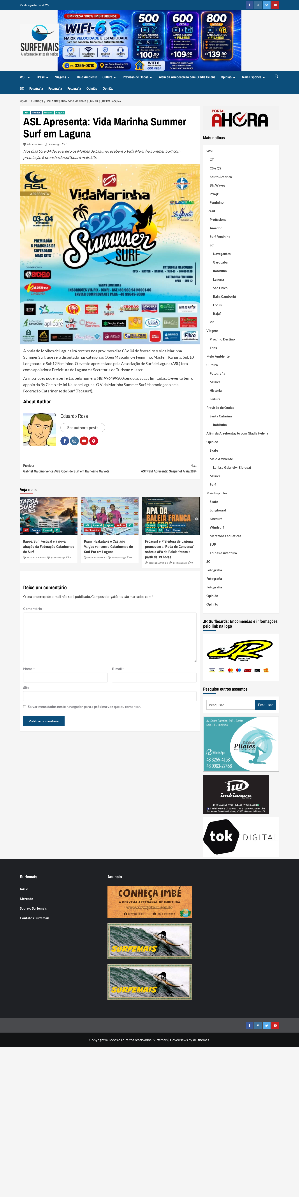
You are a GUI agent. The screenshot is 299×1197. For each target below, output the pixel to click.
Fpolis (217, 305)
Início (24, 889)
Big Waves (217, 185)
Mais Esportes (251, 77)
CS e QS (215, 168)
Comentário (33, 608)
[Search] (276, 76)
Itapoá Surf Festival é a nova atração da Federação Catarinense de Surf (48, 546)
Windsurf (217, 527)
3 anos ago (54, 144)
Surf (213, 484)
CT (212, 160)
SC (22, 88)
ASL (27, 112)
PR (212, 322)
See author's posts (82, 427)
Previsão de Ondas (135, 77)
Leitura (215, 399)
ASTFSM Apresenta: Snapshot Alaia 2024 (169, 468)
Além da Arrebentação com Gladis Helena (187, 77)
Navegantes (222, 254)
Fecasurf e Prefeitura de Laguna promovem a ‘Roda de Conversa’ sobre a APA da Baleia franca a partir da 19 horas (169, 549)
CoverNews (179, 1040)
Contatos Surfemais (34, 918)
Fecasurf (48, 112)
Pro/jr (214, 194)
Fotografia (36, 88)
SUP (213, 544)
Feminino (217, 202)
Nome (29, 668)
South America (221, 177)
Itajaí (217, 313)
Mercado (26, 899)
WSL (23, 77)
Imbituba (220, 271)
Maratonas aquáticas (225, 536)
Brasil (41, 77)
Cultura (107, 77)
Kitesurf (216, 519)
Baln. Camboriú (224, 296)
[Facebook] (249, 5)
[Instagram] (258, 5)
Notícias (121, 525)
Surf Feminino (92, 530)
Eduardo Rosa (35, 144)
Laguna (60, 112)
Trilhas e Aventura (223, 553)
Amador (216, 228)
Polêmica (150, 530)
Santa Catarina (221, 416)
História (216, 390)
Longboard (218, 510)
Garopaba (220, 262)
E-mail (118, 668)
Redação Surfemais (36, 557)
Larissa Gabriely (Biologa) (232, 467)
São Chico (220, 288)
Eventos (36, 112)
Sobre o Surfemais (33, 908)
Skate (214, 450)
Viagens (60, 77)
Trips (213, 348)
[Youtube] (275, 5)
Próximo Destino (222, 339)
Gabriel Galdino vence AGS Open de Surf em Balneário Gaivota (66, 468)
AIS (26, 530)
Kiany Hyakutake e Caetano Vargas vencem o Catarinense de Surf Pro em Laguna (108, 546)
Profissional (218, 219)
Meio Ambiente (87, 77)
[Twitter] (267, 5)
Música (215, 382)
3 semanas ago (58, 557)
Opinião (226, 77)
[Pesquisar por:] (230, 705)
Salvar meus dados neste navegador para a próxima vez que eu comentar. (84, 706)
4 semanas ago (119, 557)
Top (167, 530)
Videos (176, 530)
